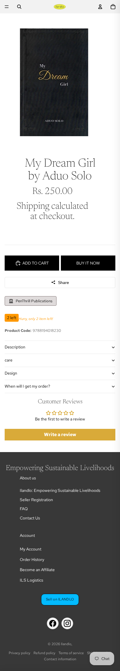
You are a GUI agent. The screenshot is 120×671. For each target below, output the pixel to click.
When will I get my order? (27, 386)
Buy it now (88, 263)
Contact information (60, 659)
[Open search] (19, 6)
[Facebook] (53, 623)
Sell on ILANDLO (60, 599)
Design (11, 373)
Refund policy (44, 653)
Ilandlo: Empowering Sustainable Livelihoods (60, 490)
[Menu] (6, 6)
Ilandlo (66, 644)
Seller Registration (36, 499)
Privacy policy (19, 653)
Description (15, 347)
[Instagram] (67, 623)
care (9, 360)
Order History (32, 559)
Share (63, 282)
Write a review (60, 434)
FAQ (24, 508)
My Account (30, 549)
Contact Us (30, 518)
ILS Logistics (31, 580)
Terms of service (71, 653)
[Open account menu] (100, 6)
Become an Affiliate (37, 569)
